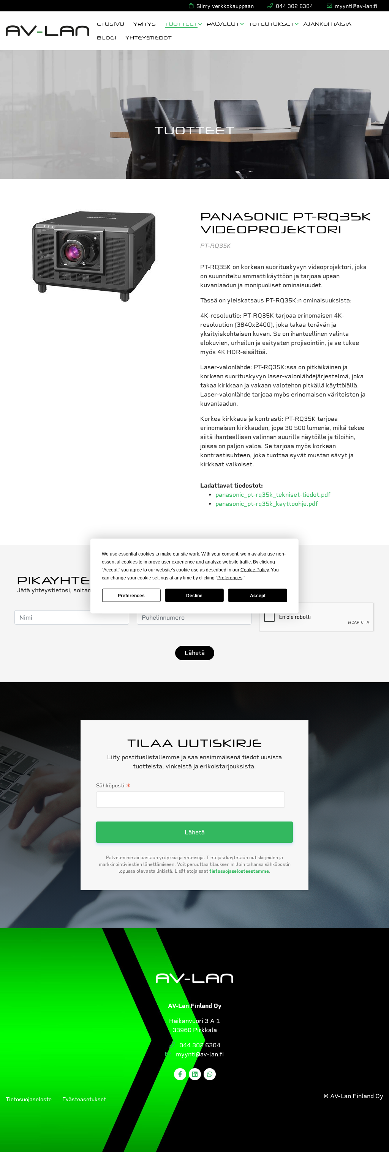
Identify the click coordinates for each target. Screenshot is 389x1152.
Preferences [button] (229, 578)
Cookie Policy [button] (254, 570)
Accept (258, 595)
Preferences (131, 595)
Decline (194, 595)
